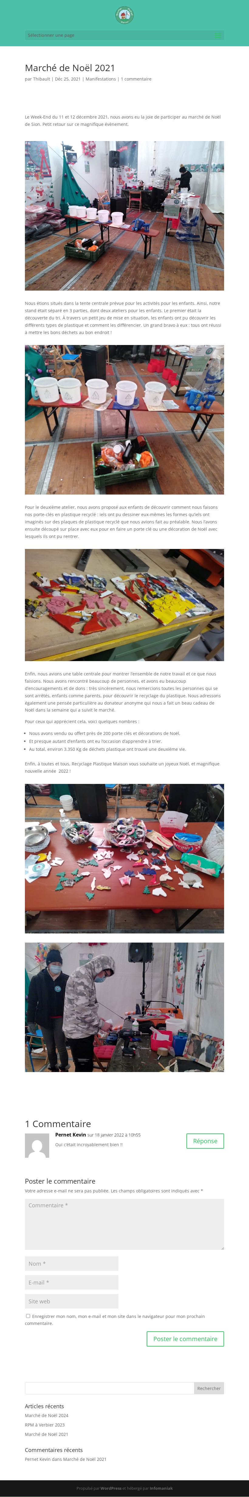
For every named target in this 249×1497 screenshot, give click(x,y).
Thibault (41, 79)
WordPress (111, 1488)
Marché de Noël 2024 (46, 1415)
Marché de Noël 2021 (46, 1434)
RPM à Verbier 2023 (45, 1425)
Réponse (205, 1141)
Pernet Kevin (70, 1134)
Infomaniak (161, 1488)
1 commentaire (136, 79)
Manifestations (101, 79)
